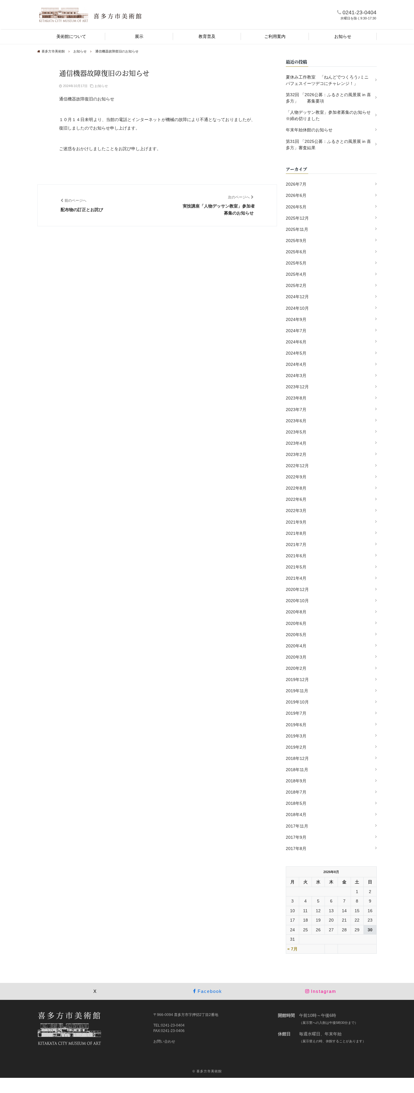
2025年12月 (297, 218)
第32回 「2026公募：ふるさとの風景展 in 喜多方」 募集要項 (328, 97)
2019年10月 (297, 702)
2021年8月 (296, 533)
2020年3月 (296, 657)
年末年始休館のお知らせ (309, 129)
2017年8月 (296, 848)
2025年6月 (296, 251)
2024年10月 (297, 308)
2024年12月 (297, 296)
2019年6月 (296, 724)
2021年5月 (296, 567)
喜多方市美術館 (209, 1071)
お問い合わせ (164, 1041)
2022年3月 (296, 510)
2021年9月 (296, 522)
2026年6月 (296, 195)
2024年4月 (296, 364)
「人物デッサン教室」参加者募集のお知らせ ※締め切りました (330, 115)
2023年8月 (296, 398)
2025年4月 (296, 274)
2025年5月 (296, 263)
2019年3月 (296, 736)
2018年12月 (297, 758)
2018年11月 (297, 769)
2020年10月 (297, 600)
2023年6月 (296, 420)
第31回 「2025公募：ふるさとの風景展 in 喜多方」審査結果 (328, 144)
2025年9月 (296, 240)
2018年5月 (296, 803)
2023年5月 (296, 432)
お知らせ (342, 36)
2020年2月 (296, 668)
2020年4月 (296, 645)
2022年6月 (296, 499)
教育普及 (207, 36)
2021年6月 (296, 555)
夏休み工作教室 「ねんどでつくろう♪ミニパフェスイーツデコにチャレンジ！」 (327, 80)
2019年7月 (296, 713)
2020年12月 (297, 589)
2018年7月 (296, 792)
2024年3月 (296, 375)
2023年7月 (296, 409)
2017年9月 (296, 837)
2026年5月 (296, 206)
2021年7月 (296, 544)
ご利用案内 (274, 36)
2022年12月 (297, 465)
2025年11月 (297, 229)
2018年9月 (296, 780)
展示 (139, 36)
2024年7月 (296, 330)
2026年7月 (296, 184)
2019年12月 (297, 679)
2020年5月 (296, 634)
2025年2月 (296, 285)
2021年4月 (296, 578)
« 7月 (292, 948)
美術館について (71, 36)
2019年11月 (297, 690)
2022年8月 (296, 488)
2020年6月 (296, 623)
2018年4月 (296, 814)
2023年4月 (296, 443)
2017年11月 (297, 826)
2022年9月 (296, 476)
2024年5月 (296, 353)
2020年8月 (296, 611)
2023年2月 (296, 454)
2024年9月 (296, 319)
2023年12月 (297, 386)
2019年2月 (296, 747)
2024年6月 (296, 341)
